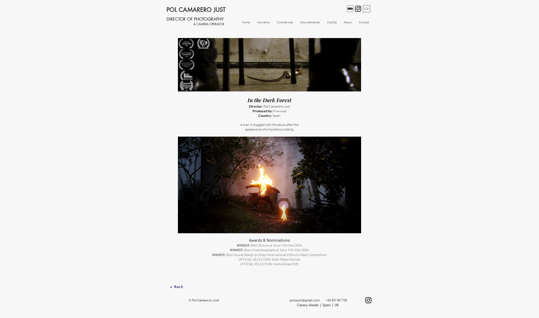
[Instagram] (358, 9)
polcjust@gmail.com (305, 300)
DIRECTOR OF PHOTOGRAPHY (195, 19)
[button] (269, 185)
